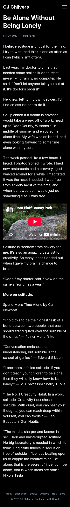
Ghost (55, 499)
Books (33, 493)
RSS (54, 493)
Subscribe (21, 493)
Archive (44, 493)
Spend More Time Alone (22, 305)
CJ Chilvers (16, 7)
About (8, 493)
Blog (62, 493)
